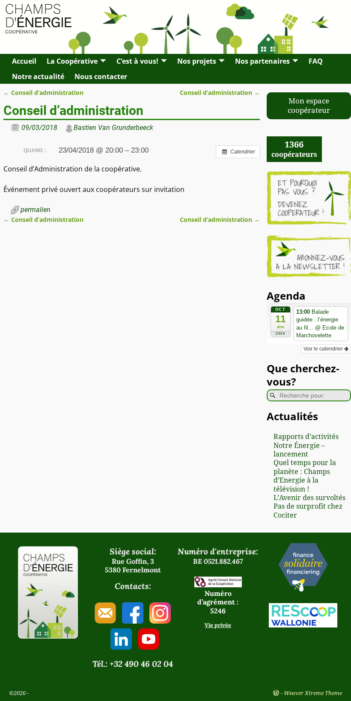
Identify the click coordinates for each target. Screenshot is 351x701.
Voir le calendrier (323, 349)
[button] (309, 105)
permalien (36, 210)
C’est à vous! (137, 61)
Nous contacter (100, 76)
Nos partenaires (262, 61)
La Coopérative (72, 61)
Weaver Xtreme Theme (313, 693)
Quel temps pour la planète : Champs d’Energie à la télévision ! (305, 476)
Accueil (24, 61)
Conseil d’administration (43, 92)
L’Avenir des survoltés (309, 498)
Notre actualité (38, 76)
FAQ (316, 61)
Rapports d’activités (306, 437)
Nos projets (196, 61)
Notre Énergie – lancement (299, 450)
